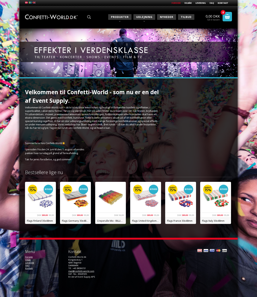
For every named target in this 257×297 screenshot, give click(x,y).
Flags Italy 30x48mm (213, 220)
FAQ (212, 3)
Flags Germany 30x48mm (76, 220)
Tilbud (186, 17)
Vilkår (188, 3)
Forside (176, 3)
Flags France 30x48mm (179, 220)
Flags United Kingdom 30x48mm (146, 220)
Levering (200, 3)
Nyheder (166, 17)
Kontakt (223, 3)
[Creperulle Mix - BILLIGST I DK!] (110, 197)
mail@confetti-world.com (81, 271)
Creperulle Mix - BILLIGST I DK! (111, 220)
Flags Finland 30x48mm (40, 220)
